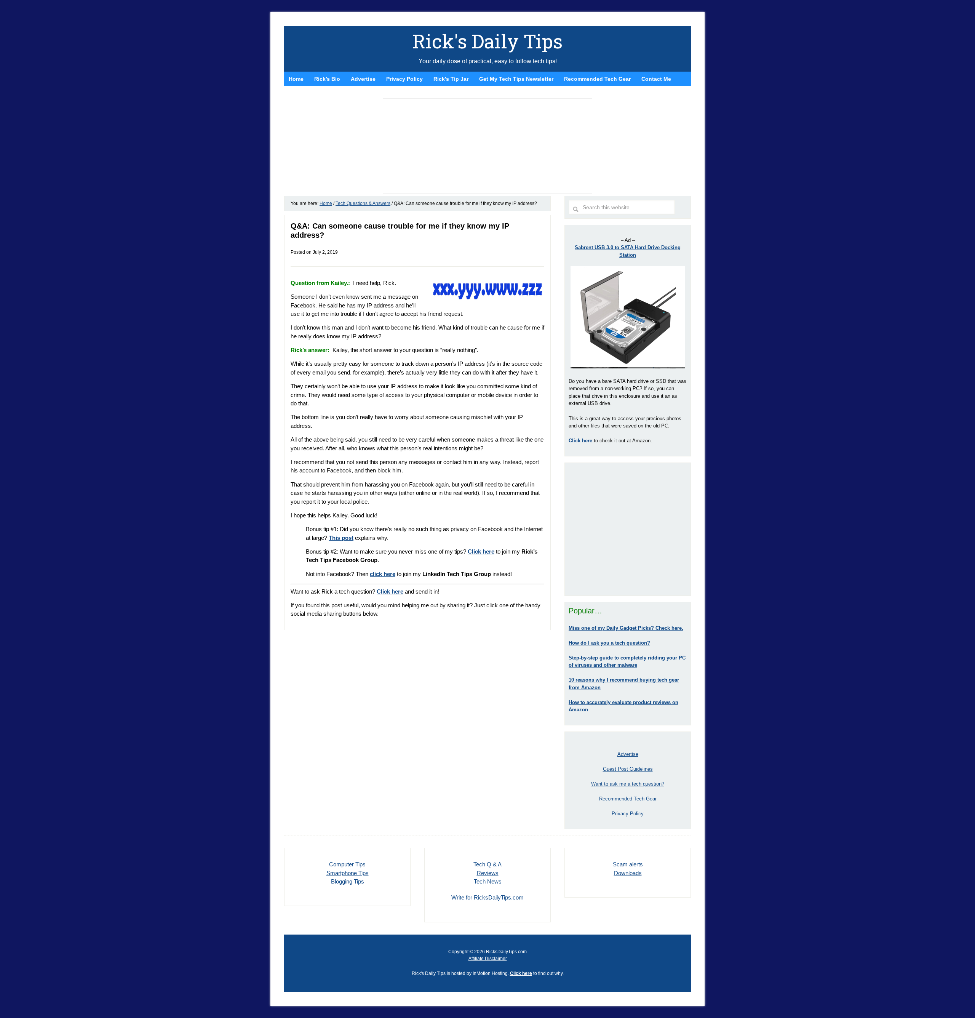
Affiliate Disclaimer (487, 958)
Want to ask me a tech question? (627, 784)
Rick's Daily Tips (487, 41)
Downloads (628, 873)
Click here (390, 591)
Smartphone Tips (347, 873)
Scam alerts (628, 864)
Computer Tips (347, 864)
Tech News (488, 881)
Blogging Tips (347, 881)
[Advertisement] (628, 529)
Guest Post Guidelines (628, 769)
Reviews (488, 873)
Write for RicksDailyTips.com (487, 897)
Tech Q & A (487, 864)
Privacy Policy (628, 813)
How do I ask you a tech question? (609, 643)
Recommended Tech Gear (628, 799)
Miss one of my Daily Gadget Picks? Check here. (626, 628)
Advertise (627, 754)
